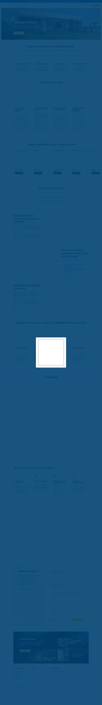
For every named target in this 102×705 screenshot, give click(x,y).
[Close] (64, 338)
